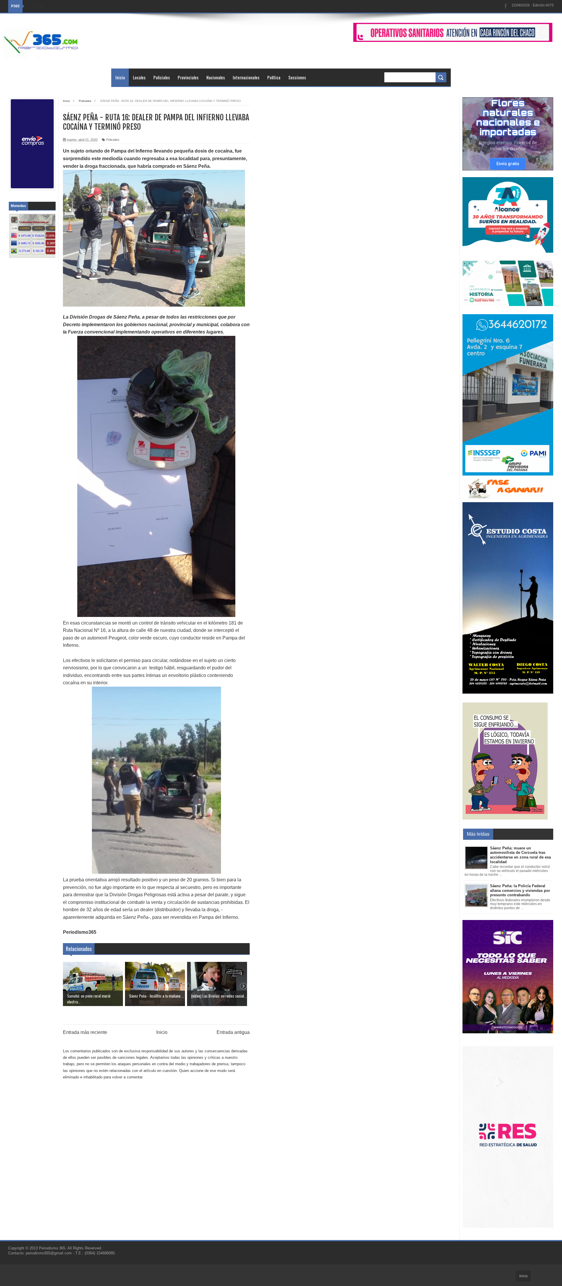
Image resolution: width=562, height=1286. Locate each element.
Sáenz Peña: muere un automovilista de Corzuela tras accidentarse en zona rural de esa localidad (520, 855)
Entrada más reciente (85, 1032)
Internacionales (246, 77)
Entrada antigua (233, 1032)
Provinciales (188, 77)
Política (273, 77)
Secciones (297, 77)
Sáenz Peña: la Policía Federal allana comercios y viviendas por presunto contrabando (520, 890)
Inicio (120, 77)
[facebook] (506, 6)
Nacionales (215, 77)
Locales (139, 77)
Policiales (161, 77)
